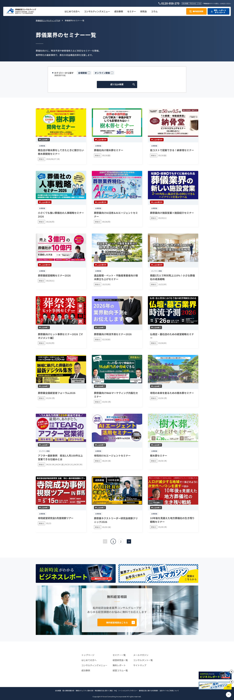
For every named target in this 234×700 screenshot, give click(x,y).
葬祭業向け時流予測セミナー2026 (113, 334)
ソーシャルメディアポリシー (127, 690)
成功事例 (85, 670)
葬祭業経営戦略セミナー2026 (54, 275)
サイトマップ (139, 665)
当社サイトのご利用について (169, 690)
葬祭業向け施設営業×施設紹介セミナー (172, 212)
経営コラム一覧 (120, 670)
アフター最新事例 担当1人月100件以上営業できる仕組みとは (60, 457)
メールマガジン (140, 655)
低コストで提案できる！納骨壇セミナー (172, 150)
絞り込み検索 (116, 84)
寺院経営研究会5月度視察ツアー (55, 518)
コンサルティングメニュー (94, 665)
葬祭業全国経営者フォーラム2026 (56, 393)
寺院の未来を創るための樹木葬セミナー (172, 393)
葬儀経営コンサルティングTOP (48, 20)
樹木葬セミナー (158, 455)
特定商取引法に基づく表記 (104, 690)
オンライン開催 (102, 72)
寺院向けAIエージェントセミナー (112, 455)
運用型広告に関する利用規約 (148, 690)
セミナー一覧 (119, 655)
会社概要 (58, 690)
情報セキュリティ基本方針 (84, 690)
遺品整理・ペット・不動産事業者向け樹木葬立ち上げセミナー (116, 277)
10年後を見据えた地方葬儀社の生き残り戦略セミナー (172, 519)
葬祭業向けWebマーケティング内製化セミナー (116, 394)
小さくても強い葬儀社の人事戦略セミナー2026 (61, 214)
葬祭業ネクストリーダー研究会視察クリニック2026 (116, 520)
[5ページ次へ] (129, 541)
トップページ (87, 655)
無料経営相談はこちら (117, 622)
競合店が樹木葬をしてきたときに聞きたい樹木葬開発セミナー (61, 151)
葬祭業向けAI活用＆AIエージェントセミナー (116, 214)
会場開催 (82, 72)
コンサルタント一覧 (143, 660)
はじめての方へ (89, 660)
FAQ (115, 690)
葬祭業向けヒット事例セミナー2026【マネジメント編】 (60, 336)
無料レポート (119, 665)
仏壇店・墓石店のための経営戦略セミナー (172, 336)
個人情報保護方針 (68, 690)
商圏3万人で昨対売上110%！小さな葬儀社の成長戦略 (172, 277)
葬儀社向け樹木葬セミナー (108, 150)
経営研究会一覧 (120, 660)
